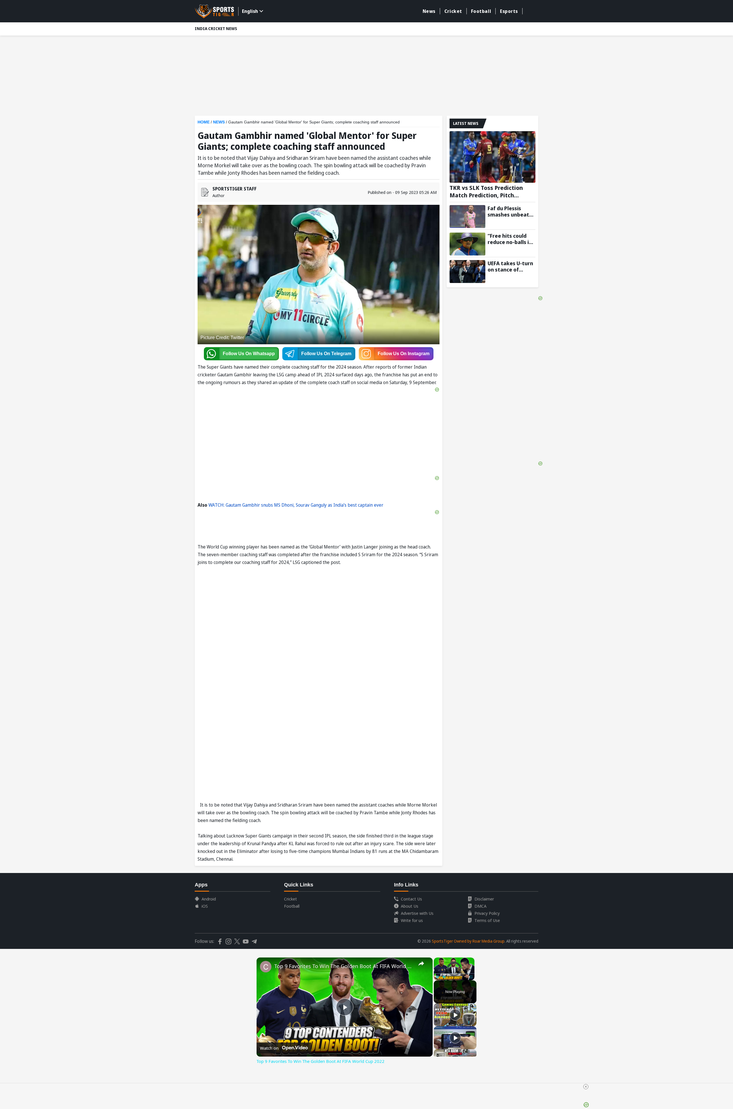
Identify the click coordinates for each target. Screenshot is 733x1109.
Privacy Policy (487, 913)
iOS (205, 906)
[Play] (455, 1014)
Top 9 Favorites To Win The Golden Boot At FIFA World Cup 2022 (343, 966)
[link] (265, 966)
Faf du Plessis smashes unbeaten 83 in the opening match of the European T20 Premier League (511, 211)
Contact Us (411, 899)
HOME (204, 122)
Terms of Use (487, 920)
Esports (509, 11)
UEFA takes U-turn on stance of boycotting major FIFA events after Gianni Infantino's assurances (510, 266)
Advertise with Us (417, 913)
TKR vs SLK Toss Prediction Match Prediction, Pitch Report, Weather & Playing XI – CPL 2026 (492, 191)
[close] (585, 1086)
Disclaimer (484, 899)
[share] (421, 963)
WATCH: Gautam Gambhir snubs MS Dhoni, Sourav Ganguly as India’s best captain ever (295, 505)
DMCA (480, 906)
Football (481, 11)
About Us (409, 906)
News (429, 11)
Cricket (453, 11)
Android (209, 899)
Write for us (412, 920)
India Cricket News (216, 28)
